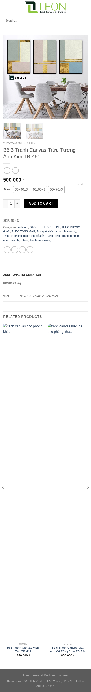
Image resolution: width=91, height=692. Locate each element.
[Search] (83, 20)
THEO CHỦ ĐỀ (50, 227)
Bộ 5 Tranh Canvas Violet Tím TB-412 (23, 649)
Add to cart (41, 203)
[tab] (45, 275)
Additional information (22, 274)
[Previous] (10, 77)
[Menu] (5, 7)
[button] (21, 189)
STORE (34, 227)
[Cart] (87, 7)
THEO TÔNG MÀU (13, 143)
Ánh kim (30, 143)
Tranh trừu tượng (40, 240)
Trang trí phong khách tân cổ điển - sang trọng (31, 235)
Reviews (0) (12, 283)
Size (7, 189)
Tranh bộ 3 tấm (18, 240)
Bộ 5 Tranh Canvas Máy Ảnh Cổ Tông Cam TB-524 (68, 649)
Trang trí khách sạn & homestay (56, 231)
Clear (80, 184)
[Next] (81, 77)
